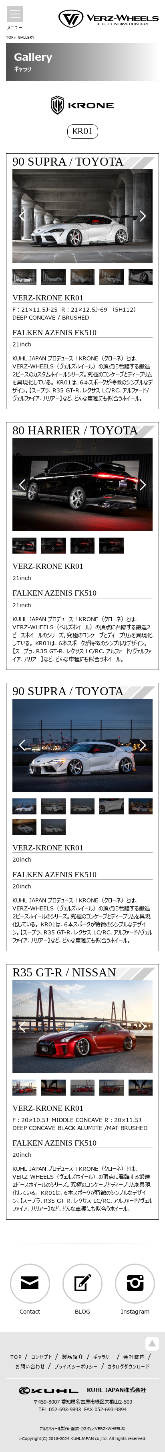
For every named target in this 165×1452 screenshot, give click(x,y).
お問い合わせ (30, 1366)
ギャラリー (103, 1357)
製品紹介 (73, 1357)
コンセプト (42, 1357)
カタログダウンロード (128, 1366)
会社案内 (134, 1357)
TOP (9, 37)
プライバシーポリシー (76, 1366)
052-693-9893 (65, 1409)
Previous (22, 216)
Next (143, 216)
